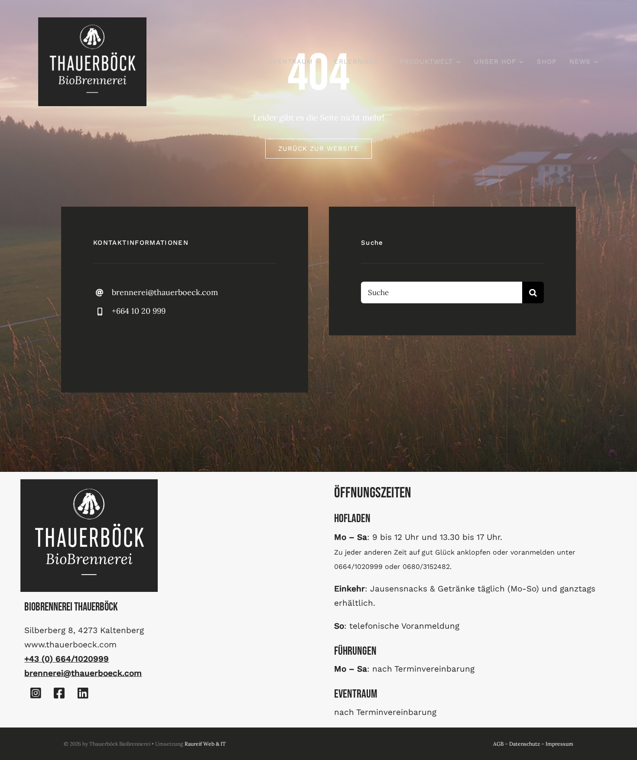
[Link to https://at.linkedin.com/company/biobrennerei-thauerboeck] (83, 693)
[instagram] (126, 345)
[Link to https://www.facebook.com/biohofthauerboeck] (59, 693)
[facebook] (103, 345)
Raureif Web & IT (205, 744)
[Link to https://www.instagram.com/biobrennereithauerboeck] (35, 693)
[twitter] (150, 345)
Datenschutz (524, 744)
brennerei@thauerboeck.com (165, 292)
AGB (498, 744)
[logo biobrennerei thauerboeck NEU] (92, 21)
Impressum (559, 744)
